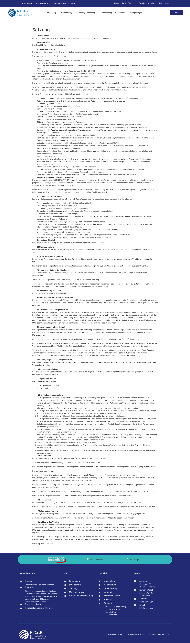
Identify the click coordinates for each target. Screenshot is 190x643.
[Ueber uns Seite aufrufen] (21, 587)
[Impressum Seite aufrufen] (65, 581)
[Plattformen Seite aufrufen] (99, 603)
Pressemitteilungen (34, 604)
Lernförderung (110, 588)
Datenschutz (75, 585)
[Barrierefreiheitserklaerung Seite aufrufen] (65, 596)
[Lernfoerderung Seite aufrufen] (99, 588)
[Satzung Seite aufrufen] (65, 588)
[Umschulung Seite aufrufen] (99, 581)
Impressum (74, 581)
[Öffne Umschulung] (57, 13)
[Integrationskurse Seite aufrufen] (99, 596)
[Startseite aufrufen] (20, 12)
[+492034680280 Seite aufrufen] (135, 599)
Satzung (73, 588)
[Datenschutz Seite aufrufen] (65, 585)
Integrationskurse (111, 596)
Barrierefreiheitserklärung (81, 596)
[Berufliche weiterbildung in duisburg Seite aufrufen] (99, 585)
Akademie (108, 592)
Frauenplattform (110, 612)
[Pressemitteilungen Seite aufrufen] (21, 604)
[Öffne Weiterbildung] (73, 13)
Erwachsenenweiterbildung (114, 607)
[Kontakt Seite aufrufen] (21, 581)
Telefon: (143, 599)
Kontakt (28, 581)
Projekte (107, 599)
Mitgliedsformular (77, 592)
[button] (166, 13)
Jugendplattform (110, 615)
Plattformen (108, 603)
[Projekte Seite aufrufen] (99, 600)
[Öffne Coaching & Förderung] (96, 13)
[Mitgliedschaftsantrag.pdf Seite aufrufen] (65, 592)
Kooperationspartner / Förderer (39, 608)
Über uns (29, 587)
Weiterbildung (109, 585)
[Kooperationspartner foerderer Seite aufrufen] (21, 608)
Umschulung (109, 581)
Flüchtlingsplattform (111, 609)
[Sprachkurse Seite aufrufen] (99, 592)
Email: (142, 605)
